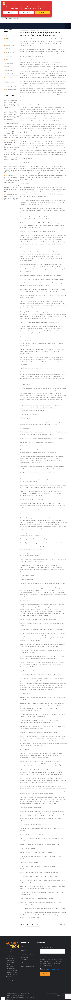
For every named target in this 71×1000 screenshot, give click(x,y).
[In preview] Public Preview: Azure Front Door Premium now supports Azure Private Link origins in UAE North (11, 102)
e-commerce (9, 52)
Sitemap (62, 993)
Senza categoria (10, 86)
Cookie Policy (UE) (28, 966)
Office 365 (8, 77)
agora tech (8, 34)
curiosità (8, 42)
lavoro (7, 66)
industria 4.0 (9, 63)
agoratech (45, 30)
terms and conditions (54, 969)
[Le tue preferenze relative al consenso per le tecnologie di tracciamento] (3, 998)
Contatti (25, 950)
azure (7, 38)
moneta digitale (10, 73)
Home (24, 947)
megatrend (8, 70)
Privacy (24, 963)
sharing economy (10, 89)
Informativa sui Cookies (52, 993)
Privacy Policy (61, 995)
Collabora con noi (27, 954)
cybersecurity (9, 45)
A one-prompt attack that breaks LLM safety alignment (11, 187)
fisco (7, 59)
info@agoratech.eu (13, 18)
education (8, 56)
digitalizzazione (10, 49)
